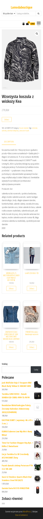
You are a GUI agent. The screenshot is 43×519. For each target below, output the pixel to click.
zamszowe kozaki (24, 130)
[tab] (11, 142)
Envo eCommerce (21, 515)
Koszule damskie (24, 128)
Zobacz (6, 119)
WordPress (27, 511)
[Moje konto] (23, 23)
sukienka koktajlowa (13, 130)
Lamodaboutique (21, 7)
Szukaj (4, 363)
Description (9, 141)
